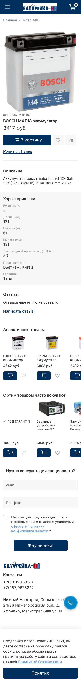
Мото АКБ (31, 20)
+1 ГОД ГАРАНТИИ (17, 421)
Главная (10, 20)
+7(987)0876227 (18, 587)
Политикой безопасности (40, 662)
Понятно (40, 673)
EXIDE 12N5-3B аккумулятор (14, 358)
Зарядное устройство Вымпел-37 (46, 425)
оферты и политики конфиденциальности (29, 528)
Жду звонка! (40, 545)
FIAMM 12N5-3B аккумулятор (49, 358)
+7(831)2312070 (18, 582)
